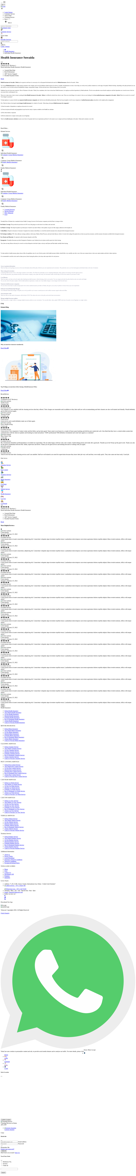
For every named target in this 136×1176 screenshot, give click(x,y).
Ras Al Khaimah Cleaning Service (14, 755)
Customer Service (9, 14)
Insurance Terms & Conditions (13, 859)
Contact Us (7, 872)
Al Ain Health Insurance (11, 714)
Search (3, 1172)
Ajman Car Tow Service (11, 811)
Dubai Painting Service (11, 836)
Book (2, 79)
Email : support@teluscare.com (13, 892)
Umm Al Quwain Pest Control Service (15, 776)
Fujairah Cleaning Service (12, 753)
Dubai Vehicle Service (10, 819)
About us (7, 854)
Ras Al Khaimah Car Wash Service (14, 791)
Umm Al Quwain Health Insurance (14, 722)
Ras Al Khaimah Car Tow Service (14, 809)
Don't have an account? (10, 1152)
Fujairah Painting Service (11, 843)
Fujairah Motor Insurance (11, 735)
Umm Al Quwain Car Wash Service (14, 794)
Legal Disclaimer (9, 858)
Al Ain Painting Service (11, 840)
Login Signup (8, 12)
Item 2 (6, 19)
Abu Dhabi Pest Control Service (13, 766)
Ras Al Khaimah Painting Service (14, 845)
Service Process (9, 211)
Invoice (5, 1163)
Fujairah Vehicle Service (11, 825)
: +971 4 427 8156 (20, 889)
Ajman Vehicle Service (11, 829)
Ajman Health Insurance (11, 721)
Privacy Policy (8, 856)
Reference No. (7, 1162)
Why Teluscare (8, 213)
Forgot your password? (7, 1149)
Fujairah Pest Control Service (13, 771)
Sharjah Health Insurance (11, 716)
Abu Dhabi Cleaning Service (12, 748)
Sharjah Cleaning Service (11, 752)
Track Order (8, 15)
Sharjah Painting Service (11, 841)
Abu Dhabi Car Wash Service (13, 784)
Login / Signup (5, 46)
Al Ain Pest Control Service (12, 768)
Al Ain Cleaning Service (11, 750)
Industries (7, 877)
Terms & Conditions (10, 861)
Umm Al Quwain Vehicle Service (14, 830)
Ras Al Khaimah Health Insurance (14, 719)
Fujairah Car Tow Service (12, 807)
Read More (4, 348)
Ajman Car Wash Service (11, 793)
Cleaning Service (9, 17)
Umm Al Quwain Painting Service (14, 848)
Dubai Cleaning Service (11, 747)
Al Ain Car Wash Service (11, 786)
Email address (22, 1142)
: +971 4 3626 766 (19, 885)
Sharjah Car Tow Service (11, 806)
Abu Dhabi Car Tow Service (12, 802)
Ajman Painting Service (11, 846)
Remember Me (5, 1147)
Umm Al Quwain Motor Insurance (14, 740)
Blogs (6, 869)
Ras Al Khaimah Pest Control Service (15, 773)
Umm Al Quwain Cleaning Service (14, 758)
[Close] (1, 1076)
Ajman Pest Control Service (12, 775)
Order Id (5, 1165)
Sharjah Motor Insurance (11, 734)
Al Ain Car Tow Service (11, 804)
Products (7, 876)
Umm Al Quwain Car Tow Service (14, 812)
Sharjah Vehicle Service (11, 824)
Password (21, 1144)
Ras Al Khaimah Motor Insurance (14, 737)
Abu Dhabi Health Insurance (12, 712)
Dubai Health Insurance (11, 711)
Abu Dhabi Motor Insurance (12, 730)
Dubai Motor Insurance (11, 729)
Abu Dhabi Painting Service (12, 838)
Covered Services (9, 209)
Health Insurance (9, 51)
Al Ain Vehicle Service (11, 822)
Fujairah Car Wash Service (12, 789)
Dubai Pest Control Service (12, 765)
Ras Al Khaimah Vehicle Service (14, 827)
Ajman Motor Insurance (11, 739)
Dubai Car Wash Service (11, 783)
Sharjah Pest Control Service (12, 770)
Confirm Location (6, 1119)
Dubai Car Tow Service (11, 801)
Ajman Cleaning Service (11, 757)
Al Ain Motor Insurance (11, 732)
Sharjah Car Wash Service (12, 788)
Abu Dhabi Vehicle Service (12, 820)
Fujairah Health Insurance (12, 717)
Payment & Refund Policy (12, 863)
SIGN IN (3, 1151)
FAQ (5, 214)
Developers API (9, 874)
